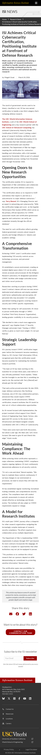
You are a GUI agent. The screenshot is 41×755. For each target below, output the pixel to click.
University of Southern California (13, 739)
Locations (9, 719)
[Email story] (10, 614)
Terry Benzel (11, 201)
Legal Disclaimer (31, 749)
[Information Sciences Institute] (17, 3)
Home (4, 19)
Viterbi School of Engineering (12, 742)
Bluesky (3, 699)
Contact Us (10, 709)
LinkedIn (30, 699)
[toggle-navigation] (36, 3)
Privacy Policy (9, 749)
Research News (15, 19)
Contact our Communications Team (20, 632)
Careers (8, 723)
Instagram (14, 699)
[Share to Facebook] (17, 614)
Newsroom (9, 714)
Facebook (19, 699)
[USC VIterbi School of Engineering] (14, 734)
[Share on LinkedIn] (30, 614)
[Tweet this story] (24, 614)
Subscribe (30, 658)
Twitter (9, 699)
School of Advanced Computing (18, 127)
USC (4, 127)
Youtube (24, 699)
